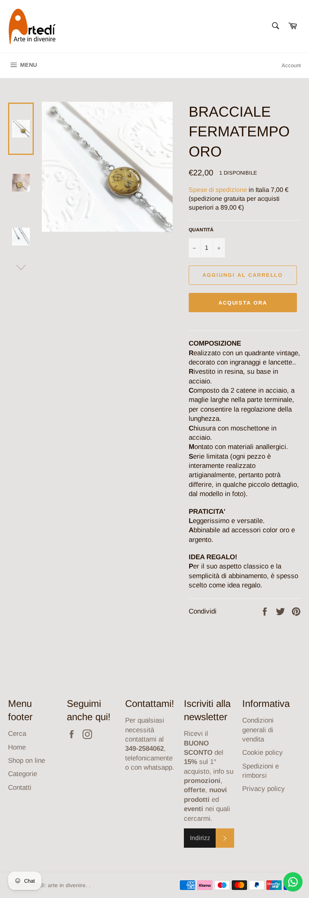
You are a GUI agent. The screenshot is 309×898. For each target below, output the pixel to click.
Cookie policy (262, 752)
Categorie (22, 774)
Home (17, 747)
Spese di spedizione (218, 189)
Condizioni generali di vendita (258, 730)
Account (291, 65)
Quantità (201, 230)
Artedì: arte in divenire (57, 885)
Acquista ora (242, 303)
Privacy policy (263, 789)
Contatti (19, 787)
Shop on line (26, 760)
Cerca (17, 733)
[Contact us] (293, 882)
